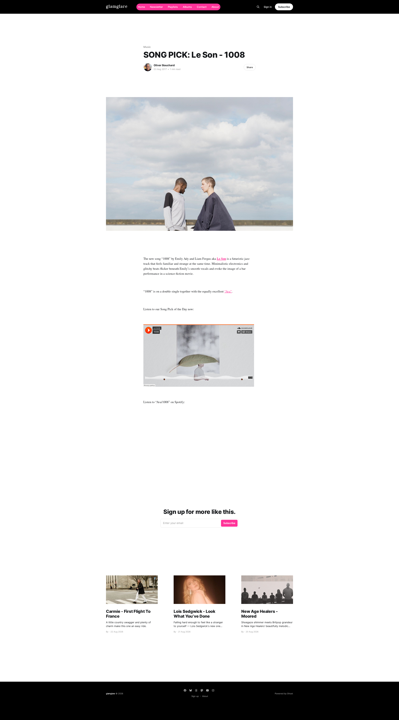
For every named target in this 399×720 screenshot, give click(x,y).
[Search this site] (258, 6)
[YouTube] (207, 690)
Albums (187, 6)
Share (250, 67)
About (215, 6)
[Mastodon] (202, 690)
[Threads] (196, 690)
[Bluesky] (190, 690)
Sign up (195, 696)
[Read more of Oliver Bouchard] (147, 67)
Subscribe (284, 6)
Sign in (268, 6)
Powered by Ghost (284, 693)
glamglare (117, 6)
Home (141, 6)
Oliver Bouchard (164, 65)
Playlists (173, 6)
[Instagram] (213, 690)
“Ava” (228, 291)
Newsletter (156, 6)
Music (147, 46)
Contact (202, 6)
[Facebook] (185, 690)
